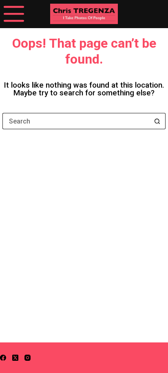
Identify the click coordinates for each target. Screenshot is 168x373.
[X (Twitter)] (15, 358)
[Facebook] (3, 358)
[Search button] (157, 121)
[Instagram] (27, 358)
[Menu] (14, 14)
